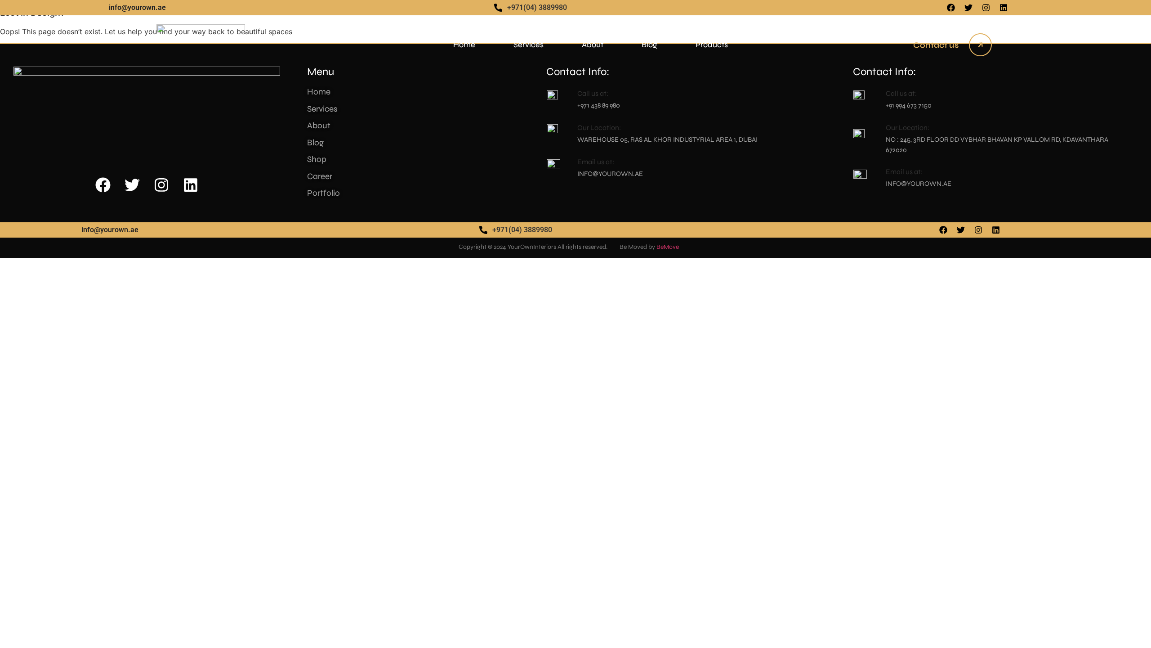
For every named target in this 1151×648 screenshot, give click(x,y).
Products (712, 45)
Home (464, 45)
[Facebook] (951, 8)
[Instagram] (986, 8)
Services (528, 45)
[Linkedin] (1003, 8)
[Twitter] (968, 8)
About (592, 45)
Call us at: (901, 93)
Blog (649, 45)
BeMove (667, 247)
